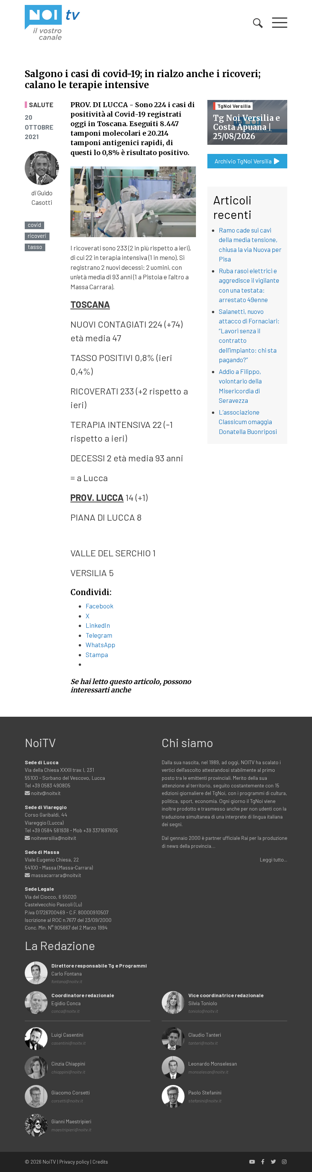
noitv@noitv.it (45, 793)
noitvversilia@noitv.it (53, 838)
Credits (100, 1161)
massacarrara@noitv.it (55, 875)
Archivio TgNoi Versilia (244, 161)
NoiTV (49, 1161)
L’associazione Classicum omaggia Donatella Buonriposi (248, 421)
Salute (41, 104)
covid (34, 225)
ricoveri (37, 236)
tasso (35, 247)
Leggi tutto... (273, 859)
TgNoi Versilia (234, 106)
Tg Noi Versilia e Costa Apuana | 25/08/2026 (246, 127)
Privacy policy (74, 1161)
